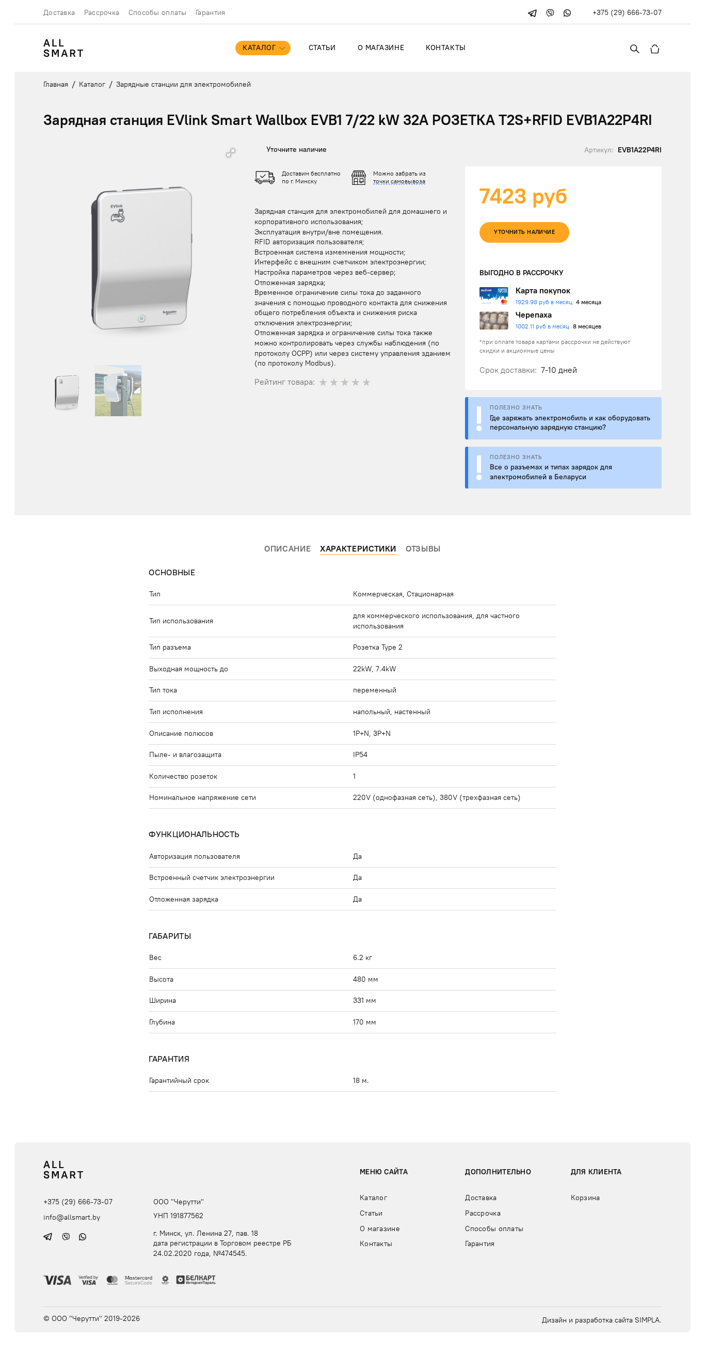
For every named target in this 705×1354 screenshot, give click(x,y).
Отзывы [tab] (423, 548)
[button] (230, 153)
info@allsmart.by (71, 1217)
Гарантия (210, 12)
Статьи (322, 47)
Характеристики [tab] (358, 548)
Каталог (259, 47)
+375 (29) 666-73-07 (627, 12)
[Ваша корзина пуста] (655, 48)
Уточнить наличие (524, 232)
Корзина (585, 1197)
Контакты (446, 47)
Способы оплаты (158, 12)
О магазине (381, 47)
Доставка (59, 12)
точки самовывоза (399, 181)
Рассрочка (102, 12)
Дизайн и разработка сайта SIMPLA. (602, 1320)
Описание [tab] (287, 548)
